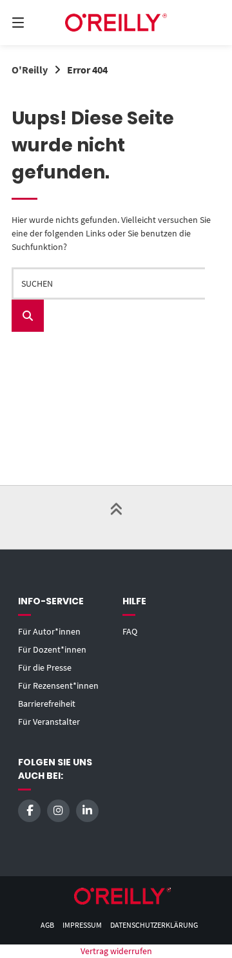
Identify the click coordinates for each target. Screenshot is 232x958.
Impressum (82, 925)
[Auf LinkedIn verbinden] (87, 811)
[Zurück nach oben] (116, 517)
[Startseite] (116, 22)
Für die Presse (45, 667)
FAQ (129, 631)
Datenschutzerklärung (154, 925)
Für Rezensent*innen (58, 685)
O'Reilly (30, 69)
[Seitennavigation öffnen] (32, 22)
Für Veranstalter (49, 721)
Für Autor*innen (49, 631)
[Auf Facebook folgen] (29, 811)
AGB (47, 925)
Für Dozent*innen (52, 649)
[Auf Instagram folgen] (58, 811)
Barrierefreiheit (46, 703)
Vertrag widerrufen (116, 951)
